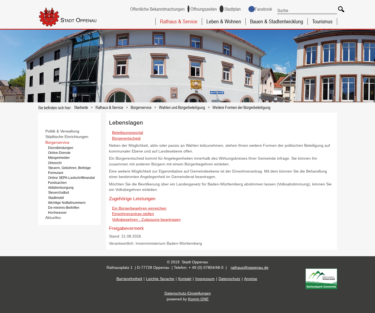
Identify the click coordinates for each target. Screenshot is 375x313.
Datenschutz (229, 279)
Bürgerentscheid (126, 138)
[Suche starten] (340, 8)
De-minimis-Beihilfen (63, 208)
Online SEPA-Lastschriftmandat (71, 178)
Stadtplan (232, 9)
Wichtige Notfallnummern (67, 203)
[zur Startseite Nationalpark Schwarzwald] (321, 288)
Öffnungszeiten (204, 9)
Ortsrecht (54, 163)
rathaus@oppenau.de (249, 268)
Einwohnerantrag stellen (133, 214)
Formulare (55, 173)
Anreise (250, 279)
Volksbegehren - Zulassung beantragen (146, 220)
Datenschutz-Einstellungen (187, 293)
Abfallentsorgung (61, 188)
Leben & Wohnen (223, 21)
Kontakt (184, 279)
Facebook (263, 9)
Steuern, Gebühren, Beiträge (69, 168)
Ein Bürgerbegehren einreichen (139, 208)
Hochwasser (57, 213)
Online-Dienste (59, 153)
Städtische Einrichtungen (66, 137)
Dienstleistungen (60, 148)
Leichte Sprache (160, 279)
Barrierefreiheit (129, 279)
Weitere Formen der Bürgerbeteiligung (241, 107)
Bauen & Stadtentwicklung (276, 21)
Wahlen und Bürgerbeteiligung (182, 107)
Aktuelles (53, 218)
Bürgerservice (141, 107)
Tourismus (322, 21)
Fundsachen (57, 183)
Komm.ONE (198, 299)
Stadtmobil (56, 198)
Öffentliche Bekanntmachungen (157, 9)
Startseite (81, 107)
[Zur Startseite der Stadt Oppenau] (76, 27)
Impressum (205, 279)
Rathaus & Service (178, 21)
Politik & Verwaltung (62, 131)
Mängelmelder (59, 158)
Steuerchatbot (58, 192)
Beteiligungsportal (127, 133)
